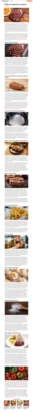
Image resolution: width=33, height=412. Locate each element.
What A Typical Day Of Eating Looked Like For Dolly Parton (20, 408)
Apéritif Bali (20, 37)
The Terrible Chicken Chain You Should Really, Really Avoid (13, 408)
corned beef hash (23, 359)
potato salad (25, 164)
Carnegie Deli (9, 37)
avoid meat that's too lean (16, 107)
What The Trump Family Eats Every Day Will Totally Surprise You (7, 408)
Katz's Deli (18, 36)
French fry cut (17, 228)
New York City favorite (21, 294)
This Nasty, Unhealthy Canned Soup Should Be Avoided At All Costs (26, 408)
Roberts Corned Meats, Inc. (20, 38)
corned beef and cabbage (22, 385)
